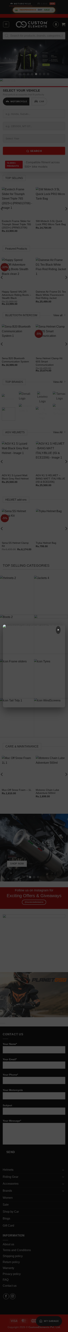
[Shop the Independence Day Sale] (34, 691)
